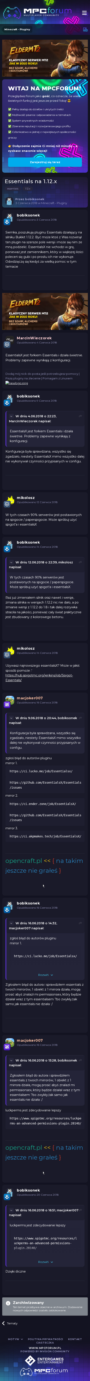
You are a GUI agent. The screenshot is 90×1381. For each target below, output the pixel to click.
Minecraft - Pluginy (54, 203)
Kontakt (75, 1339)
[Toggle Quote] (12, 416)
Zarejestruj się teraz (45, 162)
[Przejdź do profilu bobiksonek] (9, 201)
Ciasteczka (45, 1342)
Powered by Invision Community (45, 1351)
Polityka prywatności (45, 1339)
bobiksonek (67, 718)
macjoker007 (20, 928)
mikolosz (65, 562)
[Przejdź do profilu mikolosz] (9, 499)
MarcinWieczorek (23, 421)
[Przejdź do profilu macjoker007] (9, 700)
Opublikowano (37, 219)
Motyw (14, 1339)
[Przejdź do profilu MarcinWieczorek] (9, 340)
